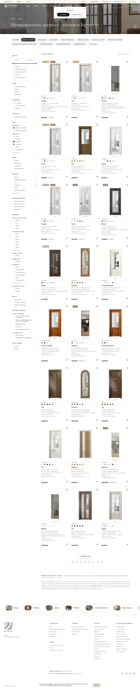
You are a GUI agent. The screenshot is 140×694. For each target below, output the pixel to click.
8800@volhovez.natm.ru (74, 673)
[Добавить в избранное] (67, 62)
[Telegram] (126, 673)
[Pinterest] (134, 673)
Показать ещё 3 (16, 283)
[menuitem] (28, 6)
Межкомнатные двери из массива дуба (24, 44)
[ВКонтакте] (122, 673)
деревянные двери (96, 585)
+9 (115, 98)
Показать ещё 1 (16, 250)
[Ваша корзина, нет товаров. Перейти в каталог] (129, 6)
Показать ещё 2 (16, 152)
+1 (85, 161)
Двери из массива (83, 40)
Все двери (15, 40)
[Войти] (134, 6)
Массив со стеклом (98, 40)
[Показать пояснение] (36, 177)
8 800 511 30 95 (66, 671)
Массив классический (115, 40)
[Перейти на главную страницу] (11, 6)
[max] (130, 673)
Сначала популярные (47, 54)
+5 (55, 98)
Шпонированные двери (63, 44)
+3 (85, 282)
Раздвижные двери (79, 44)
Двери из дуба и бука (67, 40)
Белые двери (42, 40)
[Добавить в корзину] (67, 116)
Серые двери (53, 40)
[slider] (12, 63)
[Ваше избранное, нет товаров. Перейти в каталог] (132, 6)
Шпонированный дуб (46, 44)
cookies (50, 684)
